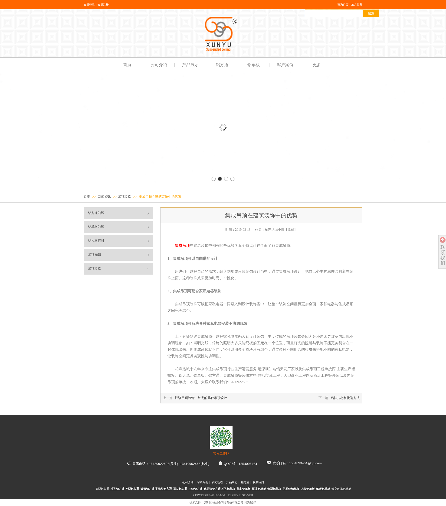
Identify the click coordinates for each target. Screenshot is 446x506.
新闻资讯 (105, 196)
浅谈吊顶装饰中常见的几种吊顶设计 (201, 398)
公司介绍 (187, 482)
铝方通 (245, 482)
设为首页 (342, 4)
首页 (87, 196)
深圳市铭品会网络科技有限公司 (223, 502)
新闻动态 (217, 482)
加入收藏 (356, 4)
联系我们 (258, 482)
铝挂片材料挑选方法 (345, 398)
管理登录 (250, 502)
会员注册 (103, 4)
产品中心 (231, 482)
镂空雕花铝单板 (341, 488)
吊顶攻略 (124, 196)
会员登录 (89, 4)
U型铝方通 (102, 488)
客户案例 (202, 482)
